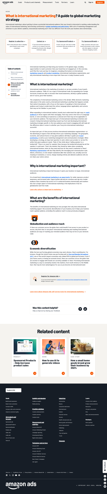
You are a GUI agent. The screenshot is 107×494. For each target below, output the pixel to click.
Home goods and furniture (65, 422)
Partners (64, 2)
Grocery (61, 417)
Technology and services (40, 443)
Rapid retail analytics (37, 438)
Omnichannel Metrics (37, 435)
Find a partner (89, 422)
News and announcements (92, 414)
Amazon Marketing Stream (39, 430)
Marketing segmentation (38, 150)
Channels (62, 441)
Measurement (47, 2)
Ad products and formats (11, 418)
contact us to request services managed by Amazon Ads (72, 279)
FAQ (87, 412)
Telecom (61, 430)
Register (100, 2)
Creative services (36, 414)
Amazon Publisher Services (39, 453)
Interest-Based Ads (39, 472)
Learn (72, 2)
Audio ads (8, 435)
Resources (88, 406)
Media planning (36, 404)
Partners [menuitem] (88, 420)
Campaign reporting (37, 432)
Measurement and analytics (38, 423)
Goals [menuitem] (7, 398)
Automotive (62, 401)
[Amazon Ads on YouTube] (16, 475)
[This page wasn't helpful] (80, 309)
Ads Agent (35, 461)
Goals (20, 2)
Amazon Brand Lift (37, 427)
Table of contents (14, 69)
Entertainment (62, 409)
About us (8, 472)
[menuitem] (13, 430)
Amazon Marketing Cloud (38, 448)
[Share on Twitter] (105, 479)
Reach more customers (11, 404)
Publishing (61, 427)
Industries (62, 398)
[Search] (85, 2)
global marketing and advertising (57, 26)
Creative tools (35, 417)
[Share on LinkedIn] (105, 483)
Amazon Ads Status (61, 472)
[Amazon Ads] (6, 2)
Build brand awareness (11, 401)
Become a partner (90, 425)
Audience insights (36, 401)
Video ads (8, 432)
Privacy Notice (28, 472)
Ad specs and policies (91, 409)
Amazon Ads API (36, 451)
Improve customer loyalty (12, 412)
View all (8, 440)
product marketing (52, 73)
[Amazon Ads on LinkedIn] (7, 475)
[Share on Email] (105, 486)
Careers (71, 472)
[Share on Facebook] (105, 476)
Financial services (63, 414)
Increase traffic (9, 406)
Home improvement (64, 425)
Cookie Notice (50, 472)
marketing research (36, 73)
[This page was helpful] (85, 309)
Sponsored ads (9, 422)
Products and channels (32, 2)
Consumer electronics (64, 406)
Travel (60, 435)
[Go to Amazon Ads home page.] (21, 485)
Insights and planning (39, 398)
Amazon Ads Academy (91, 401)
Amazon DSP (35, 445)
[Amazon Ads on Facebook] (19, 475)
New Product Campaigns (38, 459)
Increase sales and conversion (13, 409)
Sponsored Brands (10, 427)
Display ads (8, 430)
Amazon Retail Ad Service (38, 456)
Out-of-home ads (10, 438)
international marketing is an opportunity (55, 177)
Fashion (61, 412)
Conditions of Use (17, 472)
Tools (57, 2)
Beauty (60, 404)
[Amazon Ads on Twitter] (10, 475)
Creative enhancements (38, 412)
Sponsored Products (11, 424)
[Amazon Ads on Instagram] (13, 475)
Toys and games (63, 433)
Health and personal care (65, 419)
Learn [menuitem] (87, 398)
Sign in (91, 2)
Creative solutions (38, 409)
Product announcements (92, 404)
